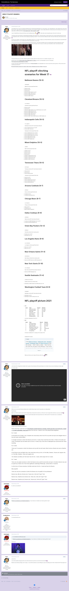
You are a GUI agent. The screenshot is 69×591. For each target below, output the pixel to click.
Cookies (38, 587)
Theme (30, 587)
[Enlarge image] (22, 49)
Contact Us (34, 587)
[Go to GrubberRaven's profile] (6, 519)
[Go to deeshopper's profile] (6, 487)
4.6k (7, 492)
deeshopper (6, 483)
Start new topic (64, 21)
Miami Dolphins (44, 343)
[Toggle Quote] (26, 339)
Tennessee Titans (34, 343)
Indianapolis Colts (42, 341)
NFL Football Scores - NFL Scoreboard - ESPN (31, 30)
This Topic (62, 5)
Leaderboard (13, 5)
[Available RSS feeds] (67, 581)
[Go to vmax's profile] (3, 18)
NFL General (15, 18)
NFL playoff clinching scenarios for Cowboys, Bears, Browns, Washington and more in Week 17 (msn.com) (29, 66)
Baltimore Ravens (33, 341)
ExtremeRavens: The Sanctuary (9, 2)
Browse (3, 5)
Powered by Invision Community (34, 589)
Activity (8, 5)
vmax (7, 17)
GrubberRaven (6, 515)
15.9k (7, 35)
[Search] (66, 5)
